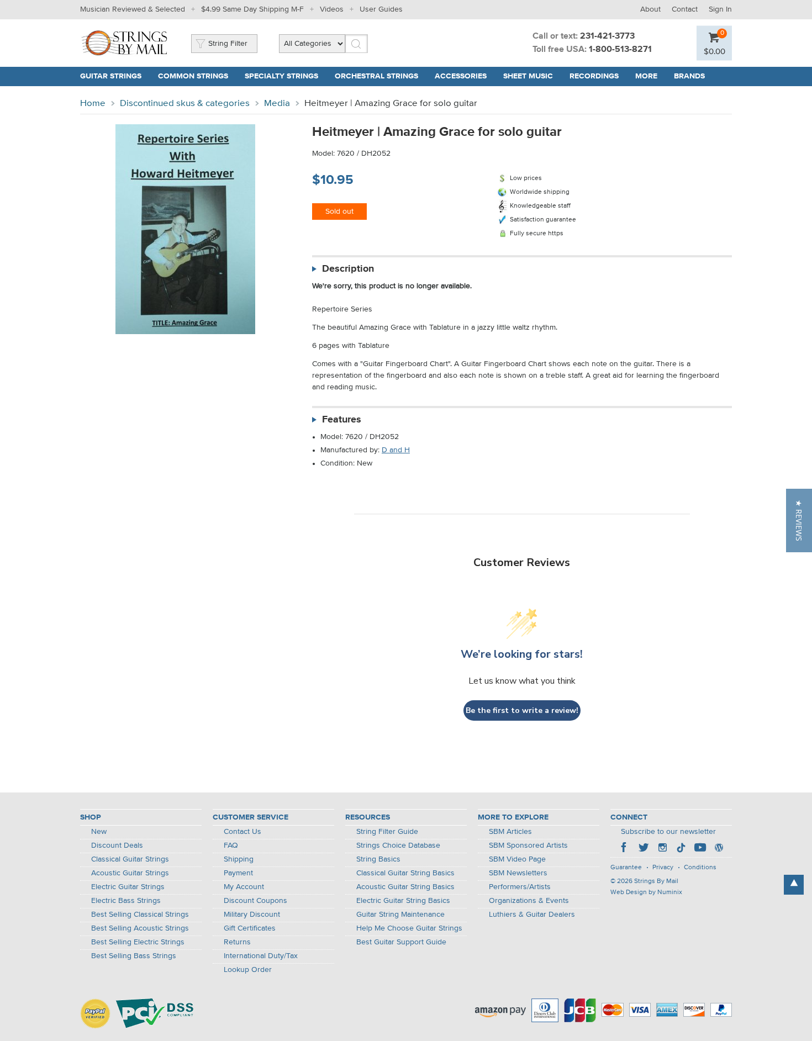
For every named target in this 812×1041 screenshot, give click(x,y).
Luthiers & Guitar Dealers (532, 914)
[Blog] (718, 849)
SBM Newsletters (518, 873)
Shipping (239, 859)
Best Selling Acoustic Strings (140, 928)
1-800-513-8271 (620, 49)
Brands (689, 76)
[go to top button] (794, 885)
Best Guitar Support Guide (401, 942)
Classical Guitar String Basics (405, 873)
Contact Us (242, 832)
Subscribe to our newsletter (668, 832)
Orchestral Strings (376, 76)
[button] (799, 520)
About (650, 9)
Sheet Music (528, 76)
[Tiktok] (681, 849)
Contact (685, 9)
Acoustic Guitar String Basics (405, 887)
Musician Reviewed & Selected (132, 9)
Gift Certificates (250, 928)
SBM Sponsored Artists (528, 845)
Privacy (662, 867)
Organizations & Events (529, 901)
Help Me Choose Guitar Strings (409, 928)
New (99, 832)
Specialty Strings (281, 76)
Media (277, 103)
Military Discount (252, 914)
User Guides (381, 9)
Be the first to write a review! (522, 710)
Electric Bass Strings (126, 901)
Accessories (461, 76)
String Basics (378, 859)
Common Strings (193, 76)
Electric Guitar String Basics (403, 901)
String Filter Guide (387, 832)
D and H (396, 450)
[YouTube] (700, 849)
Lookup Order (248, 970)
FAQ (231, 845)
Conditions (700, 867)
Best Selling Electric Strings (137, 942)
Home (93, 103)
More (646, 76)
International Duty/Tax (261, 956)
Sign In (720, 9)
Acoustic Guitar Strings (130, 873)
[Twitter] (643, 849)
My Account (244, 887)
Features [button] (341, 420)
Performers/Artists (520, 887)
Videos (332, 9)
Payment (238, 873)
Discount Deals (117, 845)
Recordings (594, 76)
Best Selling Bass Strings (133, 956)
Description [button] (348, 269)
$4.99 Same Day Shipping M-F (252, 9)
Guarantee (626, 867)
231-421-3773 (607, 36)
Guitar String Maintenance (400, 914)
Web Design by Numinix (646, 892)
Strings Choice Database (398, 845)
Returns (237, 942)
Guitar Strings (110, 76)
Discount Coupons (255, 901)
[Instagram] (662, 849)
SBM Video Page (517, 859)
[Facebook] (624, 849)
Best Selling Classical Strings (140, 914)
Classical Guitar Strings (130, 859)
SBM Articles (510, 832)
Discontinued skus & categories (185, 103)
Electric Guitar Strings (128, 887)
